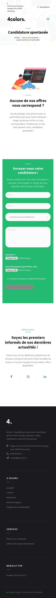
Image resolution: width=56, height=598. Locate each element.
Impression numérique (16, 539)
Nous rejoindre (30, 38)
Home (17, 38)
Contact (9, 492)
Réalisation (11, 497)
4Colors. (10, 592)
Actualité (10, 488)
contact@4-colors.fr (18, 458)
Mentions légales (13, 502)
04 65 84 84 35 (16, 453)
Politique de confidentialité (18, 507)
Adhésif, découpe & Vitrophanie (20, 543)
